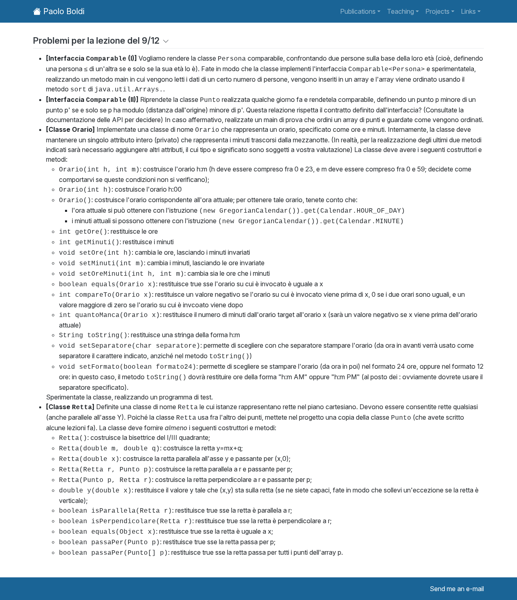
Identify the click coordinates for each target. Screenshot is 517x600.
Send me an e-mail (457, 589)
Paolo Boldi (62, 11)
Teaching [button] (400, 11)
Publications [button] (358, 11)
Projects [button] (437, 11)
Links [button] (468, 11)
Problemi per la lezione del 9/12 (96, 40)
